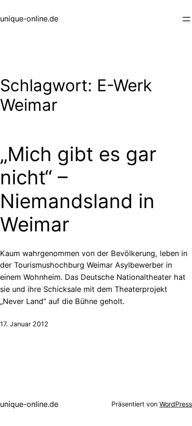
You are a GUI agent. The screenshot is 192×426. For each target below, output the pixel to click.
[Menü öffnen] (186, 19)
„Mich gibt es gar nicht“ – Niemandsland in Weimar (78, 189)
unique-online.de (29, 18)
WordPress (175, 404)
